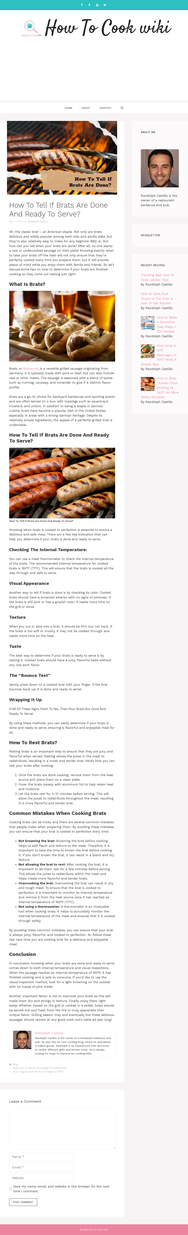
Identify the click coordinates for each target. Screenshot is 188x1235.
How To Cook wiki (107, 28)
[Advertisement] (94, 74)
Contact (106, 107)
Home (68, 107)
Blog (15, 1064)
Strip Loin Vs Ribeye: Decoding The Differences (40, 1068)
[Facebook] (82, 5)
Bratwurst (30, 368)
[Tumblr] (89, 5)
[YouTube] (97, 5)
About (86, 107)
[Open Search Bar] (122, 107)
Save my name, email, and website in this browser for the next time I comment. (61, 1189)
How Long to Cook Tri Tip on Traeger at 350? (38, 1071)
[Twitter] (105, 5)
